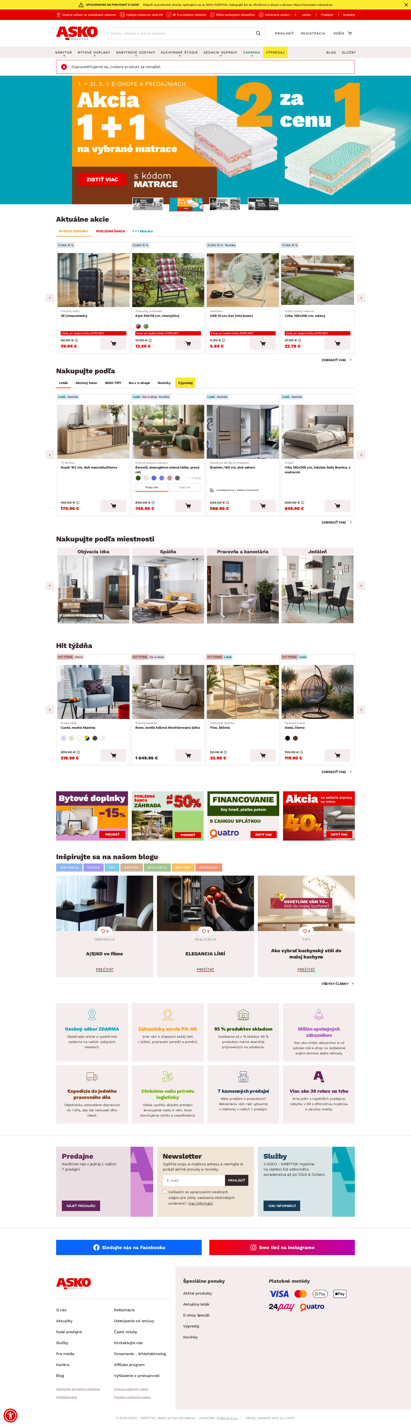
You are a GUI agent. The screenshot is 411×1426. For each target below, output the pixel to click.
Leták (63, 383)
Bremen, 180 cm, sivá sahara (232, 465)
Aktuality (64, 1321)
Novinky (164, 383)
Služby (349, 52)
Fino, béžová (222, 725)
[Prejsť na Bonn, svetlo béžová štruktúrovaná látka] (168, 692)
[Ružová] (169, 478)
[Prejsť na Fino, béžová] (242, 692)
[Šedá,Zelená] (146, 326)
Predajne (327, 14)
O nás (61, 1310)
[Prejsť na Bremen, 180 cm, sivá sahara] (242, 432)
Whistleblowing (66, 1397)
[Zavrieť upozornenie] (406, 5)
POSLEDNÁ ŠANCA (110, 231)
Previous (50, 298)
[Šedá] (177, 478)
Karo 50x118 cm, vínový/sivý (157, 313)
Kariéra (62, 1364)
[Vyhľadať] (259, 33)
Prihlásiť (284, 33)
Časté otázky (125, 1332)
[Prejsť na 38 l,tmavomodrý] (93, 280)
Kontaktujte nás (128, 1343)
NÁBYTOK (131, 867)
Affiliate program (129, 1364)
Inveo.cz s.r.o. (227, 1418)
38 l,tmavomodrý (74, 313)
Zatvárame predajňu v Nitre (283, 14)
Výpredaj (185, 383)
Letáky (306, 14)
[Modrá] (154, 478)
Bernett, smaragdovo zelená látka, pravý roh (167, 467)
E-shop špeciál (196, 1315)
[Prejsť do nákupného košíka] (343, 33)
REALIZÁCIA (157, 867)
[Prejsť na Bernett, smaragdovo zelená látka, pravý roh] (168, 432)
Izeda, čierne (295, 725)
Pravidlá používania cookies (132, 1397)
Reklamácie (124, 1310)
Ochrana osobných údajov (131, 1389)
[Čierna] (287, 738)
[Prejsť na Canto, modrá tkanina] (93, 692)
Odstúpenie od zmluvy (134, 1321)
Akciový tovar (86, 383)
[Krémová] (79, 738)
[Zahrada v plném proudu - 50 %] (205, 140)
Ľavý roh (184, 487)
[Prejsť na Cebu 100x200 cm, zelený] (317, 280)
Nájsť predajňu (81, 1206)
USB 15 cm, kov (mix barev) (231, 313)
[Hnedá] (295, 738)
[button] (10, 1415)
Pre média (65, 1353)
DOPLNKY (183, 867)
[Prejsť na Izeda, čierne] (317, 692)
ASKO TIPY (113, 383)
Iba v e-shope (139, 383)
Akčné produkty (197, 1293)
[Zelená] (138, 478)
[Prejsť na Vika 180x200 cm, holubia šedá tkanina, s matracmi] (317, 432)
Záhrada (251, 52)
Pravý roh (151, 487)
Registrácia (313, 33)
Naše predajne (69, 1332)
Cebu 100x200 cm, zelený (305, 313)
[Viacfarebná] (87, 738)
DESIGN (93, 867)
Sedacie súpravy (220, 52)
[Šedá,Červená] (138, 326)
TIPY (112, 867)
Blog (331, 52)
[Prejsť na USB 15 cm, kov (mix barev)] (242, 280)
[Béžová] (146, 478)
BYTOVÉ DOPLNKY (73, 231)
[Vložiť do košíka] (113, 343)
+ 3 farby (195, 478)
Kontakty (349, 14)
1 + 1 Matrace (142, 231)
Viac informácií (200, 1203)
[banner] (92, 816)
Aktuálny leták (196, 1304)
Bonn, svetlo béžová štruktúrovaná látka (167, 725)
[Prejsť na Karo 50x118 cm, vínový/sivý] (168, 280)
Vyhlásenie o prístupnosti (137, 1375)
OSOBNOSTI (208, 867)
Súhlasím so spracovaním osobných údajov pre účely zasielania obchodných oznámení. (201, 1198)
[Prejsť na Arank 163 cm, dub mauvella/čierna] (93, 432)
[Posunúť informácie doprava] (291, 15)
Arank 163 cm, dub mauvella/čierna (89, 465)
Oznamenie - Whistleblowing (140, 1353)
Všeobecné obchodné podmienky (78, 1389)
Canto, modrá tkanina (78, 725)
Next (361, 298)
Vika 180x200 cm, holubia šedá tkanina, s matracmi (317, 467)
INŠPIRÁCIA (69, 867)
